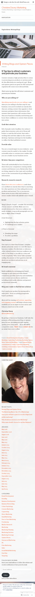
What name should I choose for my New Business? (16, 427)
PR (2, 547)
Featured (4, 71)
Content (13, 349)
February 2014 (6, 467)
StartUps (4, 557)
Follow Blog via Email (9, 565)
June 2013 (4, 488)
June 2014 (4, 460)
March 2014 (5, 465)
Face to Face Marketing (9, 524)
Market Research (7, 529)
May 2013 (4, 491)
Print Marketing (6, 550)
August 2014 (5, 454)
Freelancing (18, 344)
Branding (20, 342)
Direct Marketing (7, 518)
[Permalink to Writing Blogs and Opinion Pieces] (17, 60)
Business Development (8, 506)
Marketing (25, 344)
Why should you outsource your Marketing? (15, 424)
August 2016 (5, 439)
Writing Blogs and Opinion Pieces (16, 65)
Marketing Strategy (8, 539)
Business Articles (27, 346)
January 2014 (5, 470)
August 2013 (5, 483)
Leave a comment (7, 353)
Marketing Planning (7, 534)
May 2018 (4, 434)
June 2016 (4, 441)
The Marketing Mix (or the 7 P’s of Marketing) (15, 416)
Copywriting (11, 344)
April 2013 (5, 493)
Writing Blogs (29, 351)
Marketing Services (7, 537)
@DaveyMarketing (8, 318)
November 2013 (6, 475)
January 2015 (5, 449)
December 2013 (6, 473)
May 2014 (4, 462)
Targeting (5, 560)
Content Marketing (7, 513)
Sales (3, 552)
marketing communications (9, 351)
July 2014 (4, 457)
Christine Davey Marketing (14, 7)
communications (6, 349)
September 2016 (7, 436)
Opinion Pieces (21, 351)
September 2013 (6, 480)
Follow (6, 579)
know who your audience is (15, 189)
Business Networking (8, 508)
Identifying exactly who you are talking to (15, 107)
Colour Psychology (7, 511)
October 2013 (6, 478)
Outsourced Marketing (11, 346)
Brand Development (12, 342)
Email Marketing (6, 521)
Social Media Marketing (9, 555)
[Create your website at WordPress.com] (17, 2)
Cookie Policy (9, 589)
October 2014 (6, 452)
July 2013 (4, 485)
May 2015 (4, 447)
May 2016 (4, 444)
